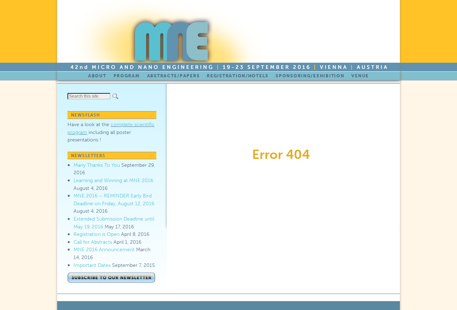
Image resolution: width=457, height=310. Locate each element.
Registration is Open (97, 234)
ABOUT (97, 75)
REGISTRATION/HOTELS (237, 75)
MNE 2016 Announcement (104, 249)
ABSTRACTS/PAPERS (173, 75)
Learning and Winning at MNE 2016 (113, 180)
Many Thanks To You (97, 165)
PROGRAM (127, 75)
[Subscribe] (111, 282)
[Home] (168, 35)
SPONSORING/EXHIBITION (310, 75)
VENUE (360, 75)
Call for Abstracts (93, 242)
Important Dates (92, 265)
